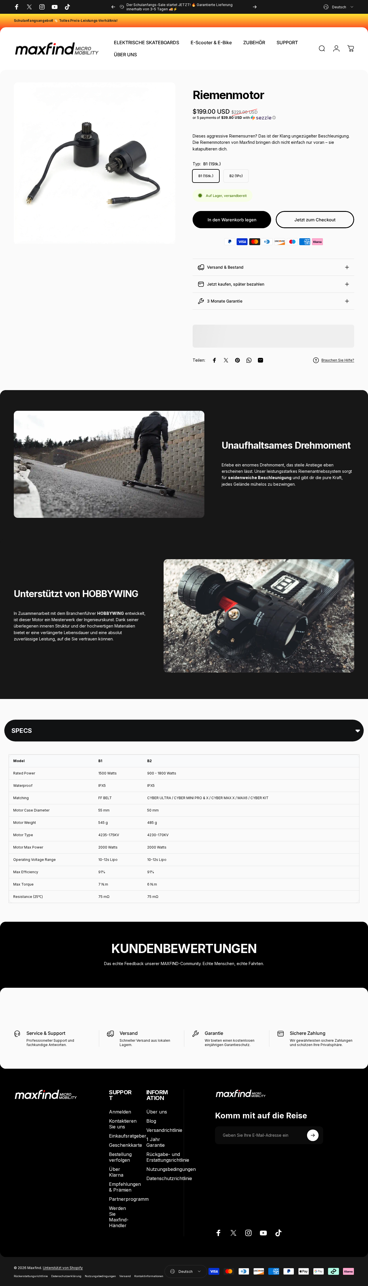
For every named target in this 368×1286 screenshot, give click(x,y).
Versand (125, 1275)
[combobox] (338, 7)
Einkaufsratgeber (127, 1136)
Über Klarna (116, 1172)
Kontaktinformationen (148, 1275)
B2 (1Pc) (236, 176)
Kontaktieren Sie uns (123, 1124)
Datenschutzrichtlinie (169, 1178)
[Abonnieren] (313, 1135)
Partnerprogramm (129, 1199)
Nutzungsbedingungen (171, 1169)
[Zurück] (113, 7)
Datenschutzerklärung (66, 1275)
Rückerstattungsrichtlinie (31, 1275)
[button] (273, 117)
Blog (151, 1121)
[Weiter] (254, 7)
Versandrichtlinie (164, 1130)
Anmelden (120, 1112)
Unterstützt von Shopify (63, 1267)
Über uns (156, 1112)
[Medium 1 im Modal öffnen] (94, 163)
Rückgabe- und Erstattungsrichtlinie (167, 1157)
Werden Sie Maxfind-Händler (119, 1216)
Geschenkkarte (125, 1145)
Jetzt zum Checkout (315, 219)
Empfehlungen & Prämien (125, 1187)
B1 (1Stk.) (205, 176)
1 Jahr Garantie (155, 1142)
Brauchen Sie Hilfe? (337, 360)
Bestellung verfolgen (120, 1157)
